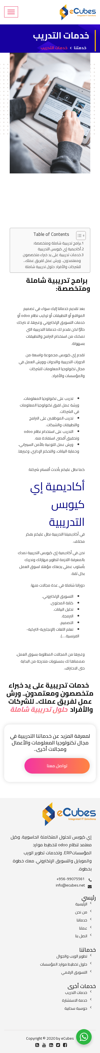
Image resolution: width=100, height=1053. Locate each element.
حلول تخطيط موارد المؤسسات (63, 964)
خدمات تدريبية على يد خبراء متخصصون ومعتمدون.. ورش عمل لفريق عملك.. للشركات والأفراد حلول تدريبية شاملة (52, 261)
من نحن (81, 912)
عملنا (83, 928)
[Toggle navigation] (11, 11)
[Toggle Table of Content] (78, 235)
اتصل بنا (81, 936)
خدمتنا (80, 47)
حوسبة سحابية (75, 1008)
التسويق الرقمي (74, 972)
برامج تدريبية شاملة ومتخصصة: (57, 243)
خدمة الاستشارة (74, 1000)
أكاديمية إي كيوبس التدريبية (59, 249)
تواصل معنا (57, 766)
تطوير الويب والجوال (71, 956)
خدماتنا (82, 920)
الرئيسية (81, 904)
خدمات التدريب (76, 992)
